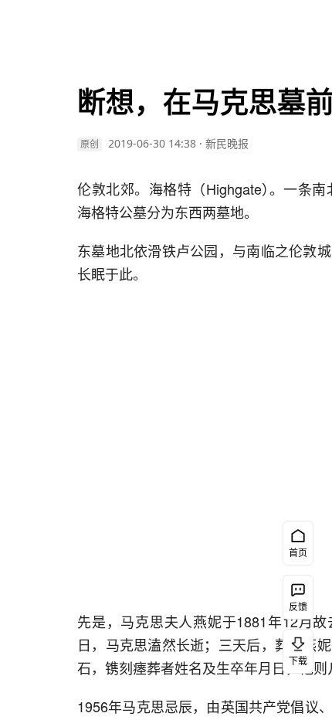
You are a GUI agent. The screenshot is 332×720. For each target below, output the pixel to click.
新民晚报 (227, 143)
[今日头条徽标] (57, 25)
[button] (38, 154)
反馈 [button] (298, 606)
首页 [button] (298, 552)
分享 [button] (38, 336)
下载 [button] (298, 660)
